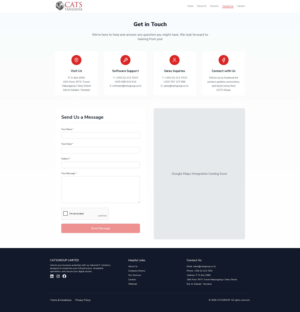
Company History (136, 270)
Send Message (100, 228)
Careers (241, 6)
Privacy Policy (82, 300)
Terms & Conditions (61, 300)
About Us (201, 6)
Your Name (67, 129)
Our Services (134, 275)
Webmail (132, 283)
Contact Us (227, 6)
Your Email (67, 143)
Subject (65, 158)
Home (190, 6)
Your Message (69, 173)
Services (214, 6)
